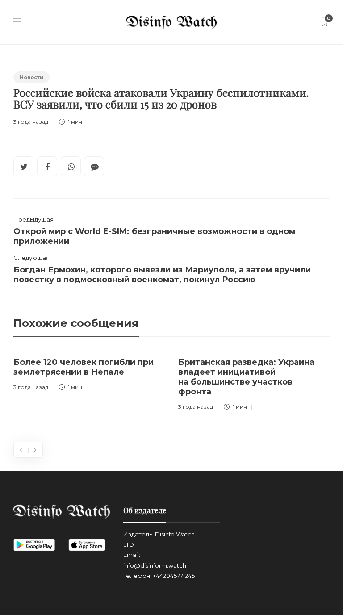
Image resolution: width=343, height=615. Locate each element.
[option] (89, 372)
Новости (31, 77)
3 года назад (30, 121)
